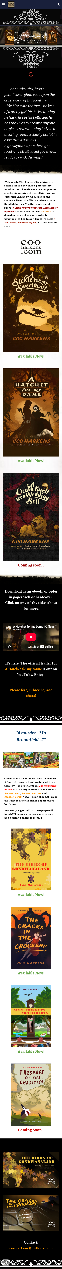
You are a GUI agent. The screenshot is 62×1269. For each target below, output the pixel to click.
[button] (4, 4)
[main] (31, 123)
